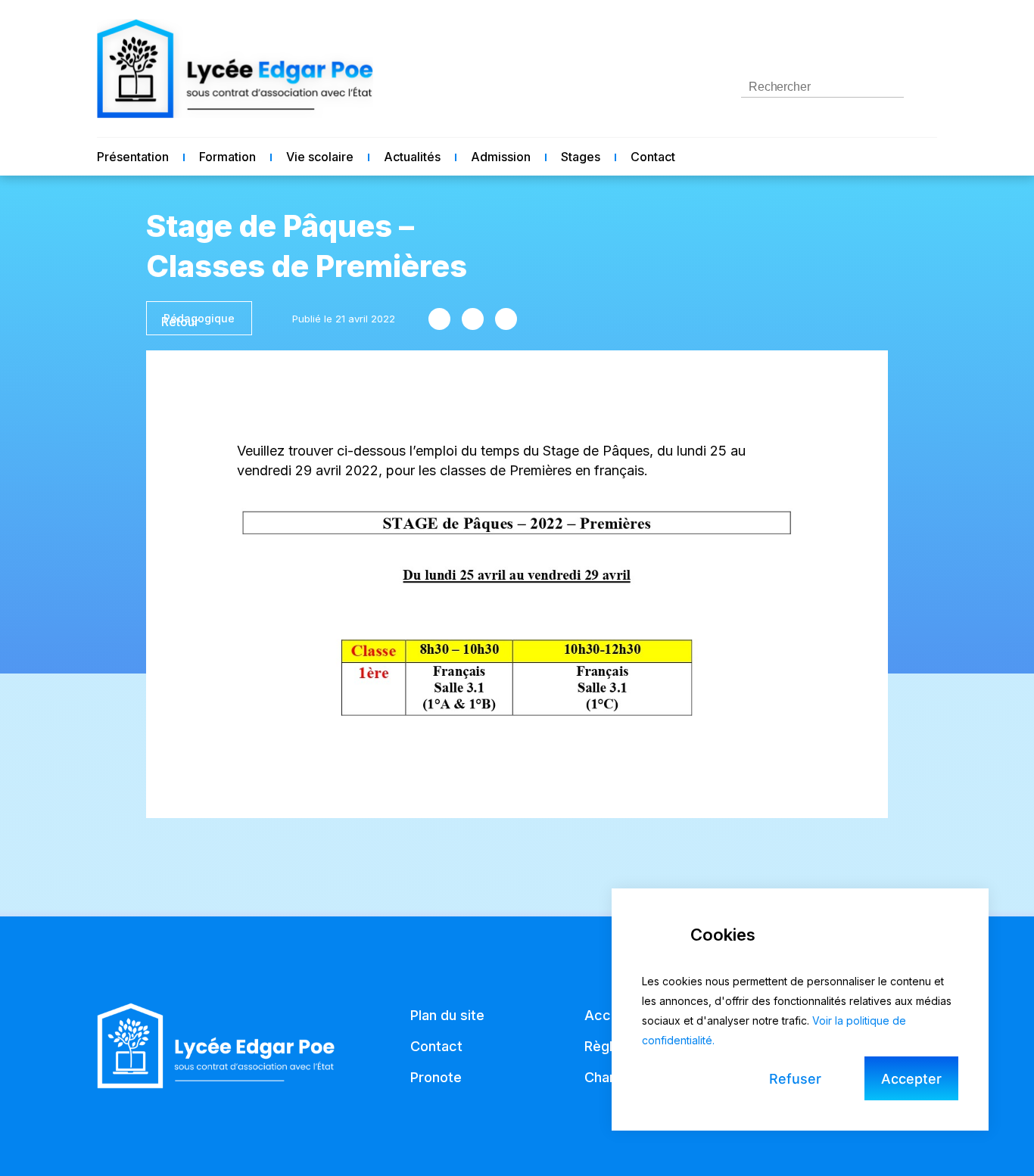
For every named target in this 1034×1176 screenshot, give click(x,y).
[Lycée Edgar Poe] (235, 68)
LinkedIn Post (506, 319)
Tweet (473, 319)
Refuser (795, 1079)
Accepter (911, 1079)
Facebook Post (439, 319)
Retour (180, 322)
